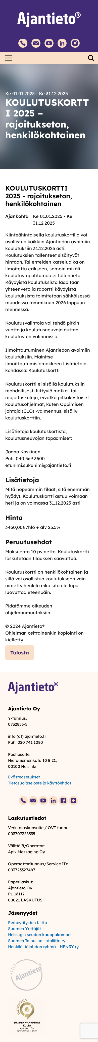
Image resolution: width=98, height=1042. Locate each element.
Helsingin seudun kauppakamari (39, 934)
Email (35, 43)
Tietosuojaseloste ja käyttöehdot (39, 782)
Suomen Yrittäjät (24, 928)
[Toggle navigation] (8, 58)
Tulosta (19, 652)
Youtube (49, 43)
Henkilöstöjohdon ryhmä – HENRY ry (43, 946)
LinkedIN (62, 43)
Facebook (63, 800)
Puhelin (22, 43)
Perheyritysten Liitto (27, 922)
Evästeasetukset (24, 776)
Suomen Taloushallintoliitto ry (36, 940)
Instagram (75, 43)
